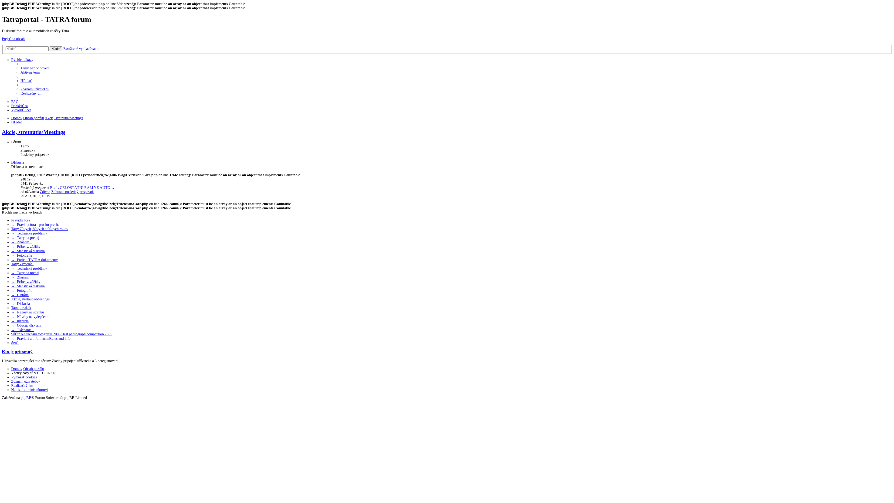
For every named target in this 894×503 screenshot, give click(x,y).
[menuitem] (35, 68)
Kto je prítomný (17, 351)
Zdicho (45, 192)
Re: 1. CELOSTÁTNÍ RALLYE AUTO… (82, 188)
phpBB (26, 398)
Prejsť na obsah (13, 39)
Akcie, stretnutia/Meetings (33, 132)
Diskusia (17, 162)
